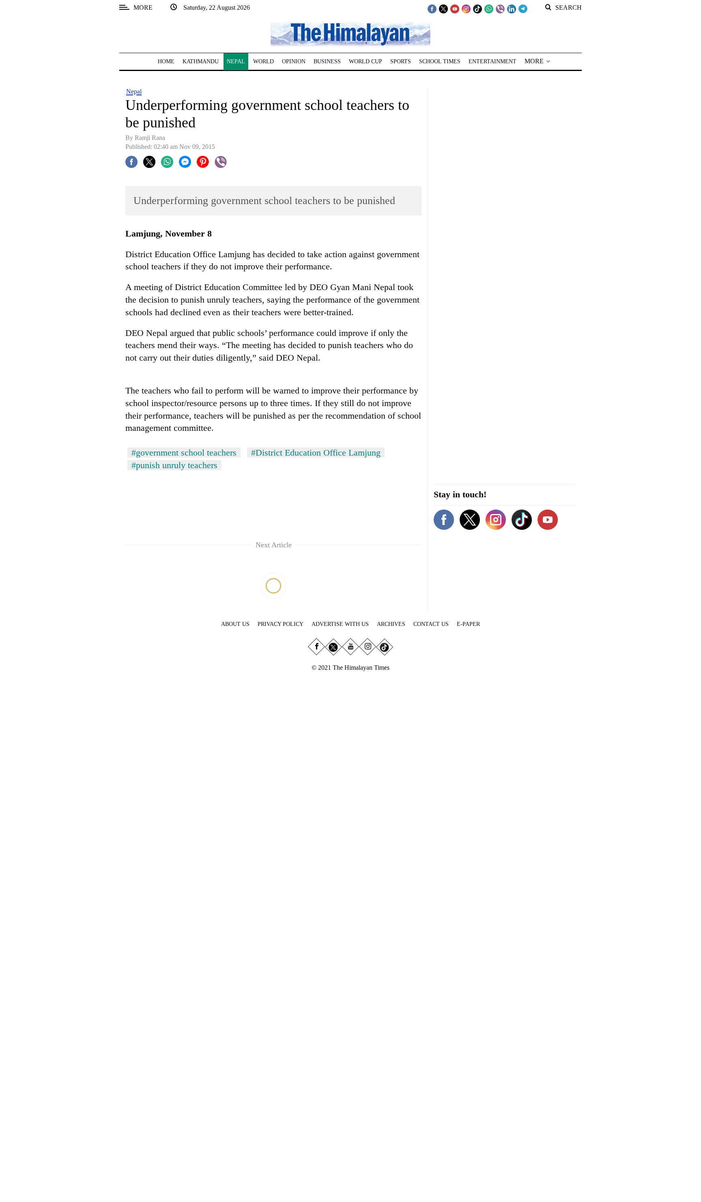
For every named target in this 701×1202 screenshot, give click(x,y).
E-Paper (468, 624)
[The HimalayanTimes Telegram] (522, 8)
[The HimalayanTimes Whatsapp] (488, 8)
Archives (391, 624)
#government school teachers (184, 452)
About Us (235, 624)
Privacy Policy (280, 624)
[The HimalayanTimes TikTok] (477, 8)
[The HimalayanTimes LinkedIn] (511, 8)
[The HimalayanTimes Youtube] (454, 8)
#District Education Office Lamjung (316, 452)
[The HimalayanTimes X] (443, 8)
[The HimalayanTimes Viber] (500, 8)
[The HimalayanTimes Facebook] (432, 8)
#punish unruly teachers (174, 465)
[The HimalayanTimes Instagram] (466, 8)
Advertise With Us (340, 624)
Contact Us (431, 624)
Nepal (134, 91)
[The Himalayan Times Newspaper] (350, 33)
